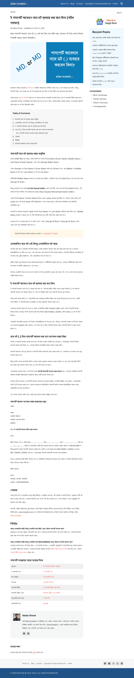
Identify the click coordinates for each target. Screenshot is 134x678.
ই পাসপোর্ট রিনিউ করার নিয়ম (51, 587)
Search (119, 13)
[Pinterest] (122, 663)
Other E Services (100, 103)
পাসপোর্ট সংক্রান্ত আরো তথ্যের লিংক (26, 143)
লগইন (34, 652)
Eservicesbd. (15, 515)
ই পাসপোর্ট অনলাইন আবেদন (51, 566)
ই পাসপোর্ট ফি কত (48, 577)
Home (115, 4)
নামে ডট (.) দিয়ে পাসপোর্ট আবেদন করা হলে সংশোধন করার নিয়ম (34, 129)
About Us (65, 4)
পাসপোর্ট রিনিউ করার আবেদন (18, 552)
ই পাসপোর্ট (46, 598)
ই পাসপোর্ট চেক (47, 572)
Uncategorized (99, 106)
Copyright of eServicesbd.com (98, 4)
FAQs (17, 140)
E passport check (50, 233)
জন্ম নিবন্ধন (29, 88)
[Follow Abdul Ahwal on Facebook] (24, 633)
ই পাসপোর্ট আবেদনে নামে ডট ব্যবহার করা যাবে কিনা (30, 126)
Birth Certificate (100, 95)
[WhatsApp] (117, 663)
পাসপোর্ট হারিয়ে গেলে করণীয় (51, 593)
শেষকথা (17, 136)
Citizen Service (99, 99)
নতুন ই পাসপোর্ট (23, 98)
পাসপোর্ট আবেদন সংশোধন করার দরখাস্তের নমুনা (33, 133)
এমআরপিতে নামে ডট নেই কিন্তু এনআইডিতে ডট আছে (31, 123)
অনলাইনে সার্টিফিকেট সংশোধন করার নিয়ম (105, 45)
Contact (79, 4)
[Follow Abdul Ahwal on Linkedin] (28, 633)
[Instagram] (109, 663)
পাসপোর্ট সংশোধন (48, 582)
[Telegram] (113, 663)
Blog (72, 4)
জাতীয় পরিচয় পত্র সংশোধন (59, 549)
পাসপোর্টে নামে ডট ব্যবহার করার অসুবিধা (26, 119)
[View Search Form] (122, 4)
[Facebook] (105, 663)
